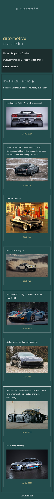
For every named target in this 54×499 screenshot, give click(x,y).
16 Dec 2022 (27, 432)
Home (6, 53)
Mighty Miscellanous (33, 60)
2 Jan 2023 (27, 377)
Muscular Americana (12, 60)
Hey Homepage (27, 495)
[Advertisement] (27, 22)
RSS (36, 8)
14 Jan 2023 (27, 328)
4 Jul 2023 (27, 185)
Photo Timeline (26, 9)
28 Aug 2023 (27, 134)
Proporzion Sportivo (20, 53)
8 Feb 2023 (27, 237)
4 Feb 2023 (27, 281)
